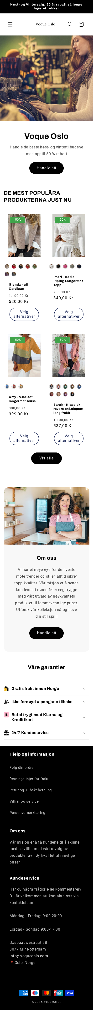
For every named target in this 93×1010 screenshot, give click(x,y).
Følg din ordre (22, 767)
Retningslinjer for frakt (29, 779)
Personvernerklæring (27, 812)
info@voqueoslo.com (29, 956)
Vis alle (46, 458)
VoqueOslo (52, 1002)
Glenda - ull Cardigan (18, 286)
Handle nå (46, 167)
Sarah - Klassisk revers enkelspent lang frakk (68, 409)
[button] (10, 24)
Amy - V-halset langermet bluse (22, 399)
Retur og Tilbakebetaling (31, 790)
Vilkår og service (24, 801)
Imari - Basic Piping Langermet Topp (68, 281)
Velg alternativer (24, 314)
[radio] (7, 266)
